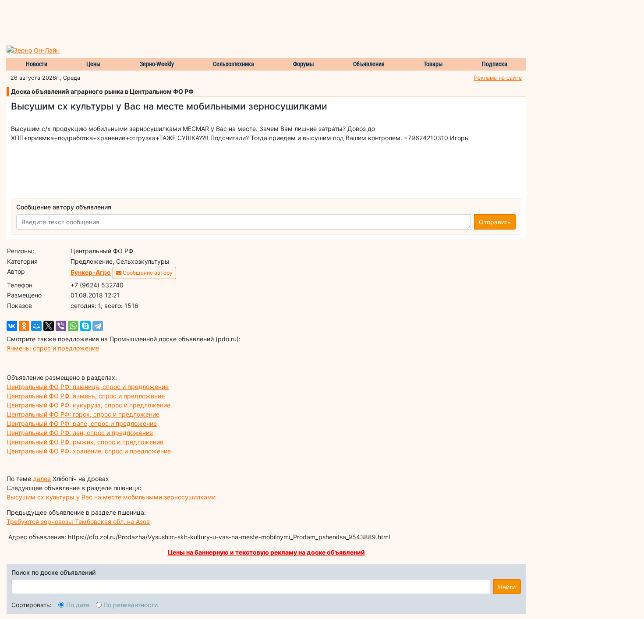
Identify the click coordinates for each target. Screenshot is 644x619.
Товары (433, 63)
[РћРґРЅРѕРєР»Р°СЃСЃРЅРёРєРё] (24, 326)
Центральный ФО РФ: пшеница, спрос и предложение (88, 386)
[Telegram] (97, 326)
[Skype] (85, 326)
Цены (93, 63)
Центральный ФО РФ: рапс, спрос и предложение (82, 423)
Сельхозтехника (233, 63)
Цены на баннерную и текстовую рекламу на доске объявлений (266, 552)
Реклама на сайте (498, 77)
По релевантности (130, 604)
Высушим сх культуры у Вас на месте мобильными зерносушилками (111, 497)
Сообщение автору (147, 272)
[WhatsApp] (73, 326)
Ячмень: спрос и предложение (53, 348)
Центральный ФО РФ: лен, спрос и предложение (80, 432)
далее (42, 478)
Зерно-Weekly (157, 63)
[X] (48, 326)
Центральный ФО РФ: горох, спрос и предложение (83, 414)
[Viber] (61, 326)
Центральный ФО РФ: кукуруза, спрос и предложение (88, 405)
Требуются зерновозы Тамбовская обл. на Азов (78, 521)
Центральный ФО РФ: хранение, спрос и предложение (89, 451)
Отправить (495, 222)
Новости (36, 63)
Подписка (494, 63)
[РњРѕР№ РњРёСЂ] (36, 326)
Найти (507, 587)
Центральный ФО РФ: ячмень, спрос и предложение (86, 396)
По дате (77, 604)
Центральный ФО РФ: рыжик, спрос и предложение (85, 442)
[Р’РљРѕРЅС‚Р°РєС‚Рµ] (12, 326)
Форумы (303, 63)
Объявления (369, 63)
